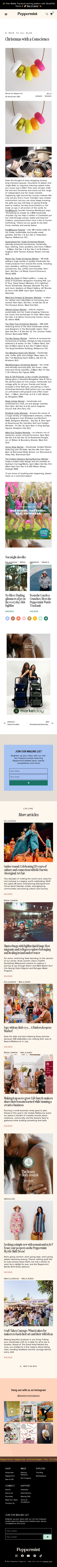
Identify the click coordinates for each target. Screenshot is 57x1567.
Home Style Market (14, 447)
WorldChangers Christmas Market (21, 365)
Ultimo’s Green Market (15, 309)
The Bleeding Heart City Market (20, 353)
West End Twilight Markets (17, 432)
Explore (48, 96)
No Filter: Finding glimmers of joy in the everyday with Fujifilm (15, 600)
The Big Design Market (16, 338)
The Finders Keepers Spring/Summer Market (26, 459)
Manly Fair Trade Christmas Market (22, 259)
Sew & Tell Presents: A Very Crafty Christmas (26, 377)
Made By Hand (12, 278)
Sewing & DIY (9, 1199)
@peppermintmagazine (28, 1395)
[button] (6, 14)
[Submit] (28, 782)
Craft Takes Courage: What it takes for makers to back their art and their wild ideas (28, 1332)
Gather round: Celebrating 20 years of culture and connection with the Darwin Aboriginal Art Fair (25, 869)
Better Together (11, 900)
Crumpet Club (47, 1561)
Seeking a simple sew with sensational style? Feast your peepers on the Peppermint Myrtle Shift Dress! (28, 1247)
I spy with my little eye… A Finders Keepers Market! (27, 1029)
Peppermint (34, 562)
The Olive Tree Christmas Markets (21, 324)
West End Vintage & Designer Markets (23, 297)
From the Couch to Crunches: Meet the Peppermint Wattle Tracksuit (40, 600)
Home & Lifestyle (11, 1278)
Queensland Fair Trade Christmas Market (24, 242)
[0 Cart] (51, 14)
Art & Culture (11, 562)
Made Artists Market (15, 401)
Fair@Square (11, 210)
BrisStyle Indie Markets (16, 413)
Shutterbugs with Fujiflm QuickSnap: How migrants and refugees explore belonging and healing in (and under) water (27, 949)
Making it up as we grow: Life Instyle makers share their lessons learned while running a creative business (28, 1101)
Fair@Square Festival (15, 230)
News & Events (25, 982)
